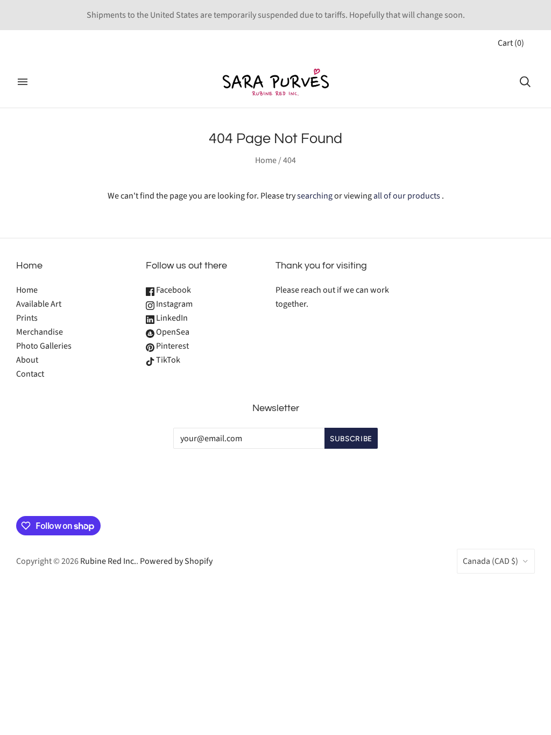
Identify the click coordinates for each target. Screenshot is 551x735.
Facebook (172, 290)
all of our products (406, 196)
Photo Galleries (44, 346)
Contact (30, 374)
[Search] (525, 81)
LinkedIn (171, 318)
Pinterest (171, 346)
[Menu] (22, 82)
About (27, 360)
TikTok (167, 360)
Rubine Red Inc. (108, 561)
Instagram (173, 304)
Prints (27, 318)
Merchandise (39, 332)
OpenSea (171, 332)
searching (315, 196)
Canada (490, 561)
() (511, 43)
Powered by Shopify (176, 561)
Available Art (38, 304)
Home (266, 160)
